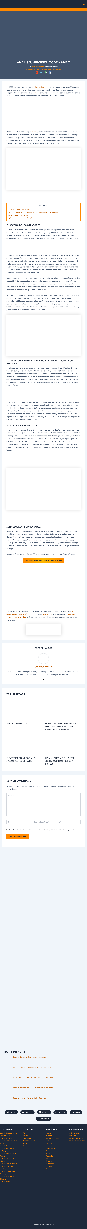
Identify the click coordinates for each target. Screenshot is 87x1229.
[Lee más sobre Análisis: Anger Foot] (24, 710)
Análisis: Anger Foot (16, 723)
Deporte (49, 1143)
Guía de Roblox (5, 1146)
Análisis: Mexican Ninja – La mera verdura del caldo (33, 1088)
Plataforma (57, 69)
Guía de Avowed (6, 1138)
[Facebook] (50, 72)
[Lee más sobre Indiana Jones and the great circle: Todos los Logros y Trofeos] (63, 745)
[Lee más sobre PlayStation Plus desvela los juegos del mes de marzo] (24, 745)
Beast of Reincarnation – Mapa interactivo (29, 1057)
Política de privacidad (77, 1141)
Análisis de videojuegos (13, 10)
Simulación (50, 1164)
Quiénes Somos (74, 1133)
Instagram (47, 614)
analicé (37, 93)
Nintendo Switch (29, 1141)
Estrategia (49, 1146)
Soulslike (49, 1166)
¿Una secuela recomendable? (20, 218)
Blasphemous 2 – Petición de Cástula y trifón (30, 1098)
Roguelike (49, 1156)
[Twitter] (41, 72)
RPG (47, 1159)
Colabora (72, 1136)
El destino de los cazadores (19, 210)
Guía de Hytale (5, 1182)
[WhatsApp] (46, 72)
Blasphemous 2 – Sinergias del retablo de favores (32, 1067)
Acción (48, 1133)
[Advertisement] (43, 115)
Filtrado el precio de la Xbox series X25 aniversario (33, 1077)
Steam (34, 132)
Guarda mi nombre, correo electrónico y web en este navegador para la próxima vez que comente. (43, 830)
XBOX (25, 1143)
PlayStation (27, 1138)
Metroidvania (50, 69)
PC (24, 1133)
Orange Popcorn (41, 87)
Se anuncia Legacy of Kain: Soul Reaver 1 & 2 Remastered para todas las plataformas (61, 726)
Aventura (43, 69)
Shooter (49, 1161)
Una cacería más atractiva (18, 215)
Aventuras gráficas (52, 1138)
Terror (48, 1169)
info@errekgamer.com (77, 1138)
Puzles (48, 1154)
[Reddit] (37, 72)
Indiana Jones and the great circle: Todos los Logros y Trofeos (59, 761)
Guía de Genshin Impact (8, 1164)
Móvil (25, 1146)
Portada (4, 10)
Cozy (48, 1141)
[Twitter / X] (43, 679)
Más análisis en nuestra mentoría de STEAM (43, 561)
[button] (84, 4)
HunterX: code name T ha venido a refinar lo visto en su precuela (33, 213)
